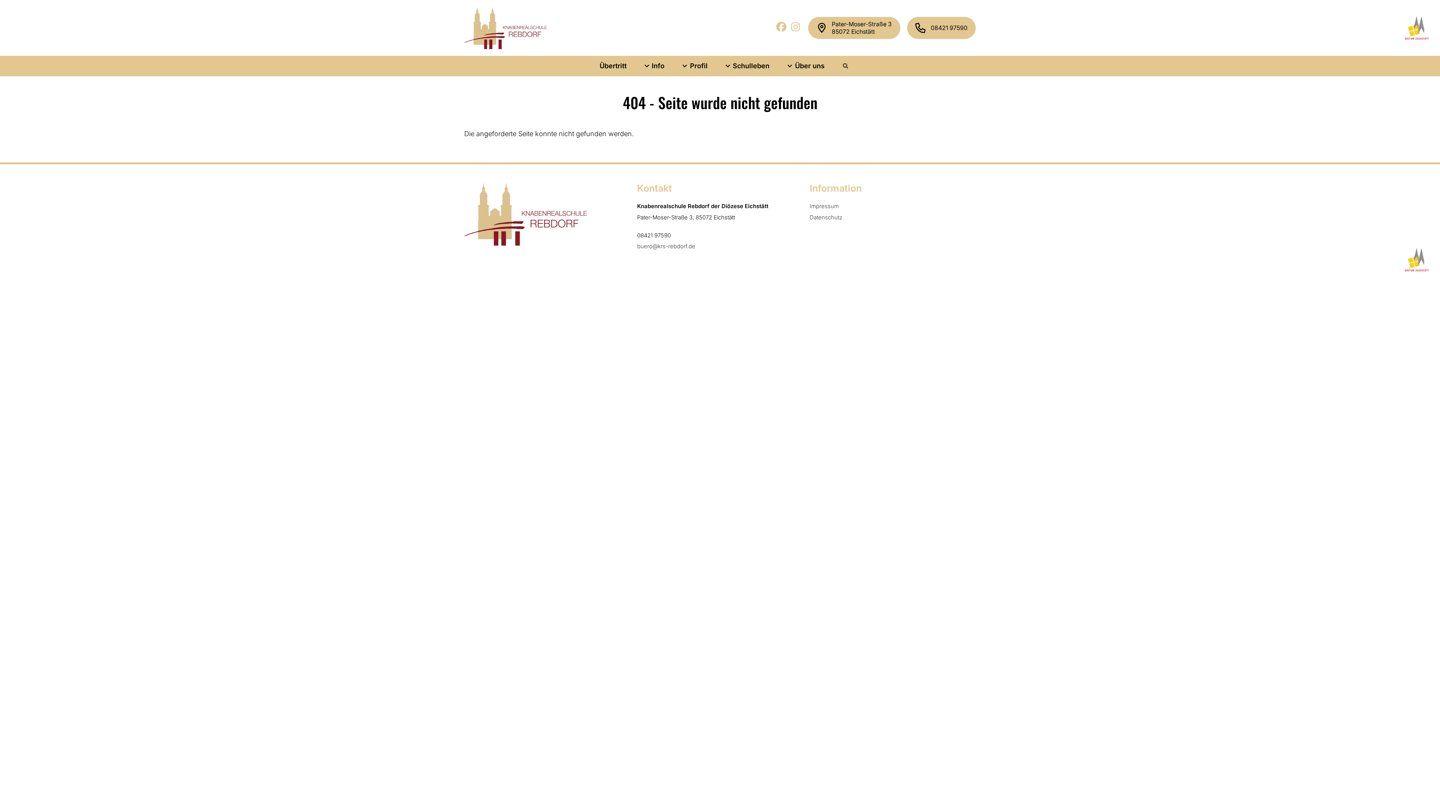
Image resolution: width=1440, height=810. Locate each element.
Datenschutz (826, 217)
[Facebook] (781, 29)
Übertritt (613, 66)
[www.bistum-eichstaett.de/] (1416, 27)
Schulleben (751, 66)
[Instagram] (795, 29)
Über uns (810, 66)
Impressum (824, 206)
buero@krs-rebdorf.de (666, 246)
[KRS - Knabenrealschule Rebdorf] (505, 28)
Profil (699, 66)
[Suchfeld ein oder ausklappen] (846, 66)
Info (658, 66)
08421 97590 (949, 28)
